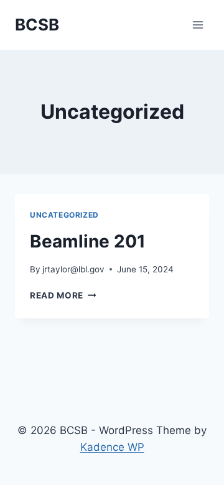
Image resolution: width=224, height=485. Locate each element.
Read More (63, 295)
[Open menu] (197, 24)
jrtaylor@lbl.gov (73, 269)
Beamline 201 (88, 241)
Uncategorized (64, 214)
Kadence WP (112, 447)
